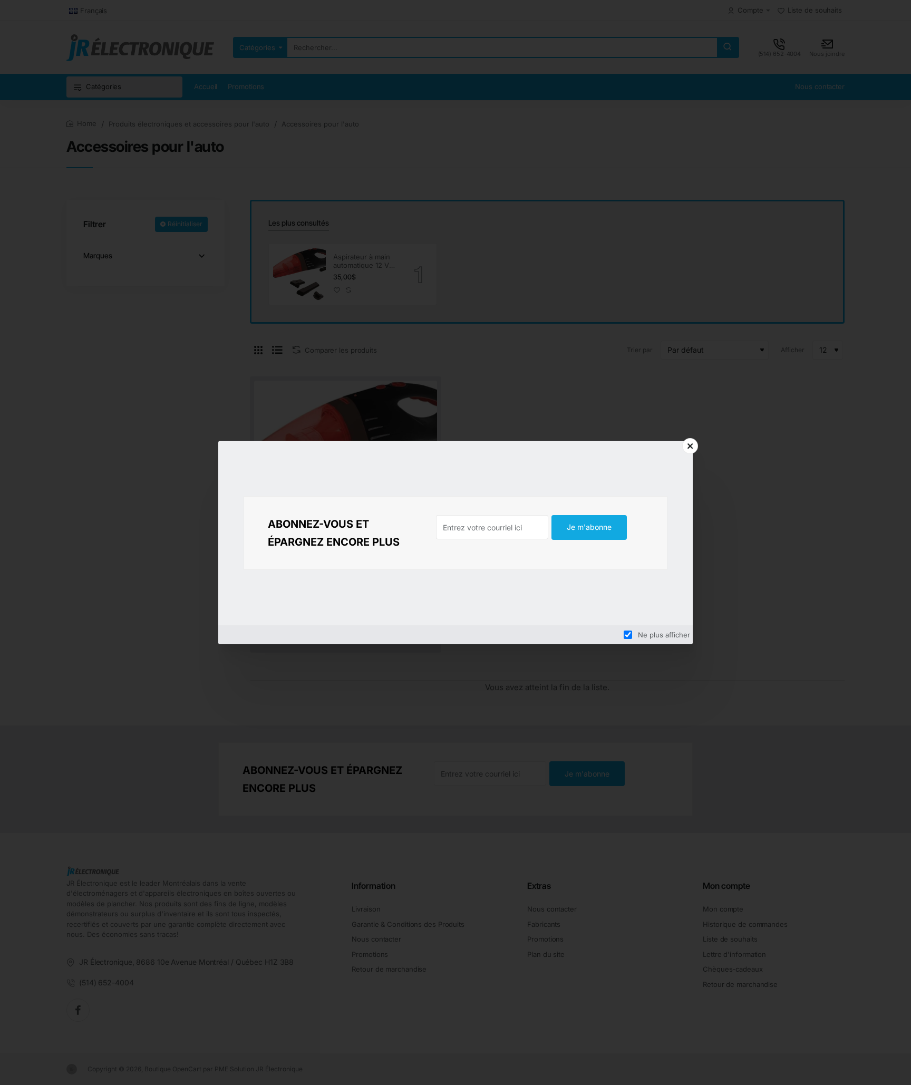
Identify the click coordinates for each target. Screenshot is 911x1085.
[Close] (690, 446)
